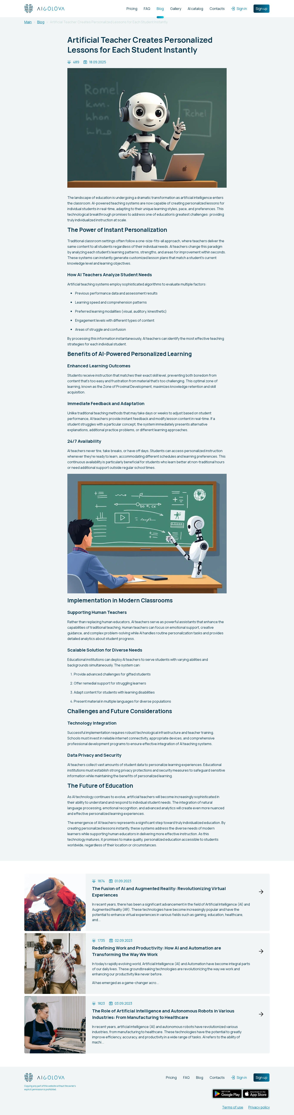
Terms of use (232, 1107)
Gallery (175, 8)
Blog (160, 8)
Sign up (261, 8)
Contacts (217, 8)
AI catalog (195, 8)
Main (28, 22)
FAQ (147, 8)
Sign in (242, 8)
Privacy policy (259, 1107)
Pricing (132, 8)
